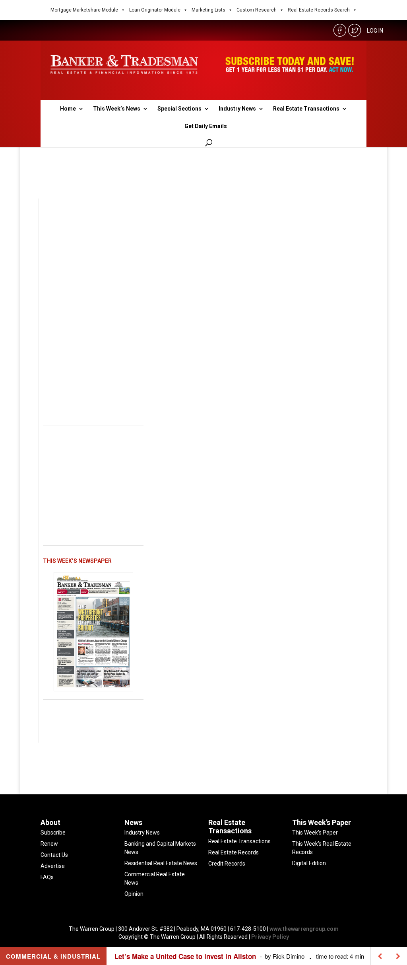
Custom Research (256, 10)
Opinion (133, 894)
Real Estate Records (233, 852)
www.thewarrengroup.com (304, 929)
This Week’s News (116, 109)
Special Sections (179, 109)
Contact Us (54, 855)
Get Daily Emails (205, 126)
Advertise (53, 866)
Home (68, 109)
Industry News (237, 109)
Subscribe (53, 832)
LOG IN (375, 30)
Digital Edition (309, 863)
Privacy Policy (270, 937)
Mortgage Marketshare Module (84, 10)
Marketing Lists (208, 10)
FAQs (47, 877)
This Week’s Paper (315, 832)
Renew (49, 843)
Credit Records (226, 863)
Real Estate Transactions (306, 109)
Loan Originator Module (154, 10)
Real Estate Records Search (319, 10)
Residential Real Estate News (160, 863)
